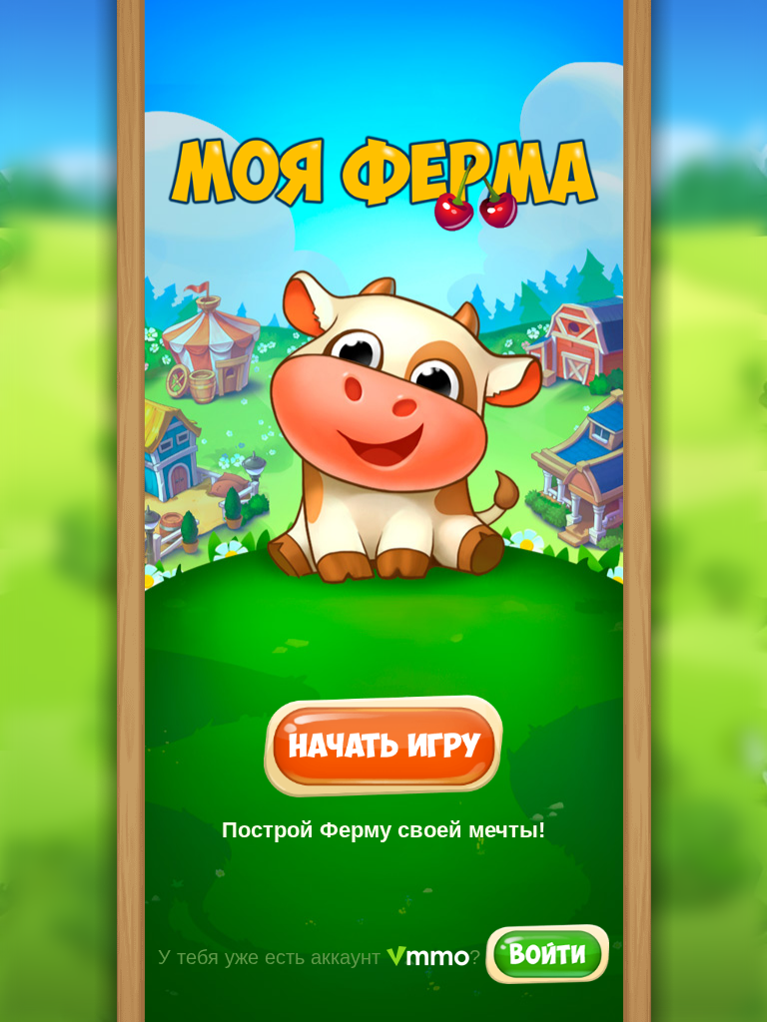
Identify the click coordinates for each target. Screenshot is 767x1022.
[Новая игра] (383, 747)
